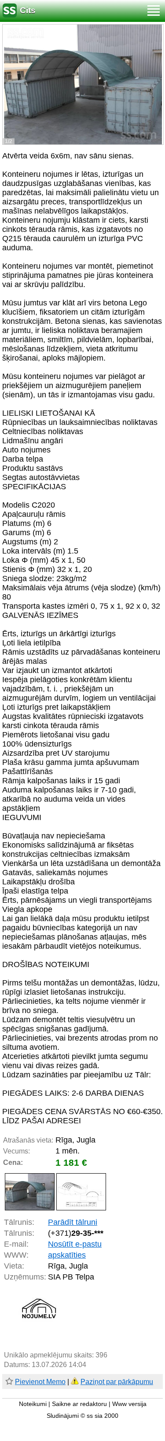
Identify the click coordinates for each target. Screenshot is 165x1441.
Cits (28, 10)
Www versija (129, 1404)
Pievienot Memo (40, 1381)
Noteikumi (33, 1404)
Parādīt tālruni (72, 1222)
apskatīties (67, 1255)
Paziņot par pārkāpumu (117, 1381)
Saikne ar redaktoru (79, 1404)
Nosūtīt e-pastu (75, 1244)
